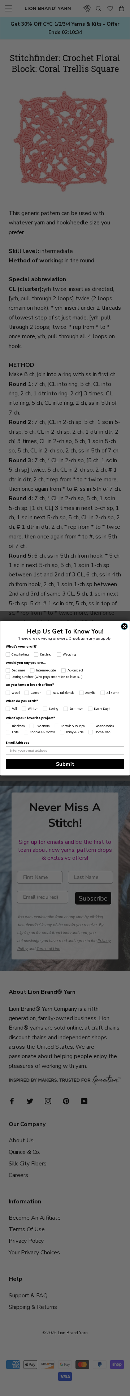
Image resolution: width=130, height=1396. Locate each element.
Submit (65, 763)
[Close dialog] (124, 626)
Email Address (17, 742)
